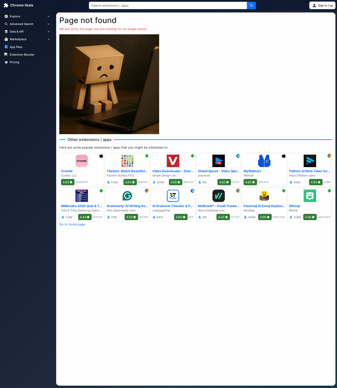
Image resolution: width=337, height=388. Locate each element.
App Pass (16, 47)
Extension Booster (22, 54)
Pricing (14, 62)
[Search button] (251, 5)
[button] (322, 5)
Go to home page (72, 224)
